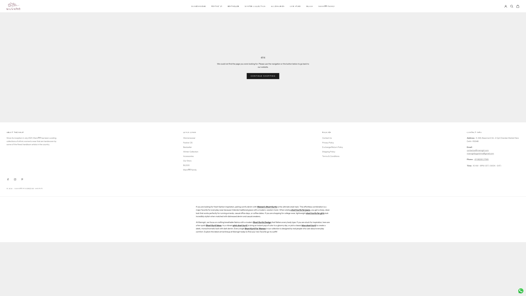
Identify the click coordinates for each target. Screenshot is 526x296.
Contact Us (327, 138)
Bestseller (233, 6)
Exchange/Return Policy (332, 147)
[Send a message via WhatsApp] (521, 291)
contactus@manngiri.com (478, 150)
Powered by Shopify (33, 189)
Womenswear (198, 6)
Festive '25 (216, 6)
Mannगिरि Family (326, 6)
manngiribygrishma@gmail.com (480, 153)
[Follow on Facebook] (8, 179)
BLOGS (309, 6)
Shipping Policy (328, 151)
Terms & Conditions (330, 156)
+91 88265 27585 (481, 159)
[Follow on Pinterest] (22, 179)
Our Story (295, 6)
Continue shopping (263, 76)
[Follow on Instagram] (15, 179)
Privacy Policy (328, 142)
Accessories (277, 6)
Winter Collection (255, 6)
